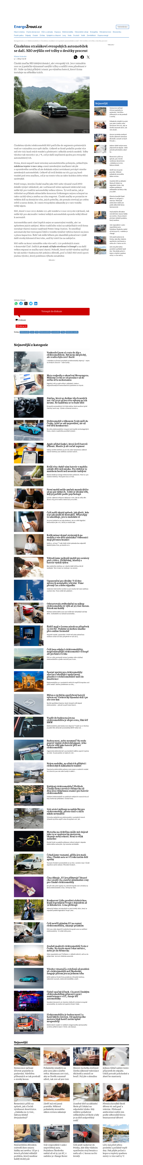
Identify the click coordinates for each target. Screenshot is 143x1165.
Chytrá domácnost (33, 32)
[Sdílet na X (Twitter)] (88, 57)
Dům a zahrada (47, 32)
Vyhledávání (122, 27)
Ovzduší (76, 35)
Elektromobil (24, 332)
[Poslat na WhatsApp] (76, 57)
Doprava (57, 32)
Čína (62, 332)
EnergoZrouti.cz (20, 41)
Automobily (56, 332)
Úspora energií (103, 35)
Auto (32, 332)
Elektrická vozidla (72, 332)
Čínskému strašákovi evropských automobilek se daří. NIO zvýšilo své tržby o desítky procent (74, 41)
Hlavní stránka (19, 32)
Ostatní (35, 35)
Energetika (94, 32)
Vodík (83, 35)
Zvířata (42, 35)
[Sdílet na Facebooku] (82, 57)
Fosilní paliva (18, 35)
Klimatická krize (105, 32)
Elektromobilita (67, 32)
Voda (69, 35)
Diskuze (22, 320)
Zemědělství (91, 35)
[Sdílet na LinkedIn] (36, 303)
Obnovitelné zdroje (81, 32)
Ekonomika (117, 32)
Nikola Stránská (20, 56)
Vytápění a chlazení (53, 35)
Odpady (28, 35)
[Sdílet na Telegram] (31, 303)
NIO (37, 332)
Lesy (64, 35)
